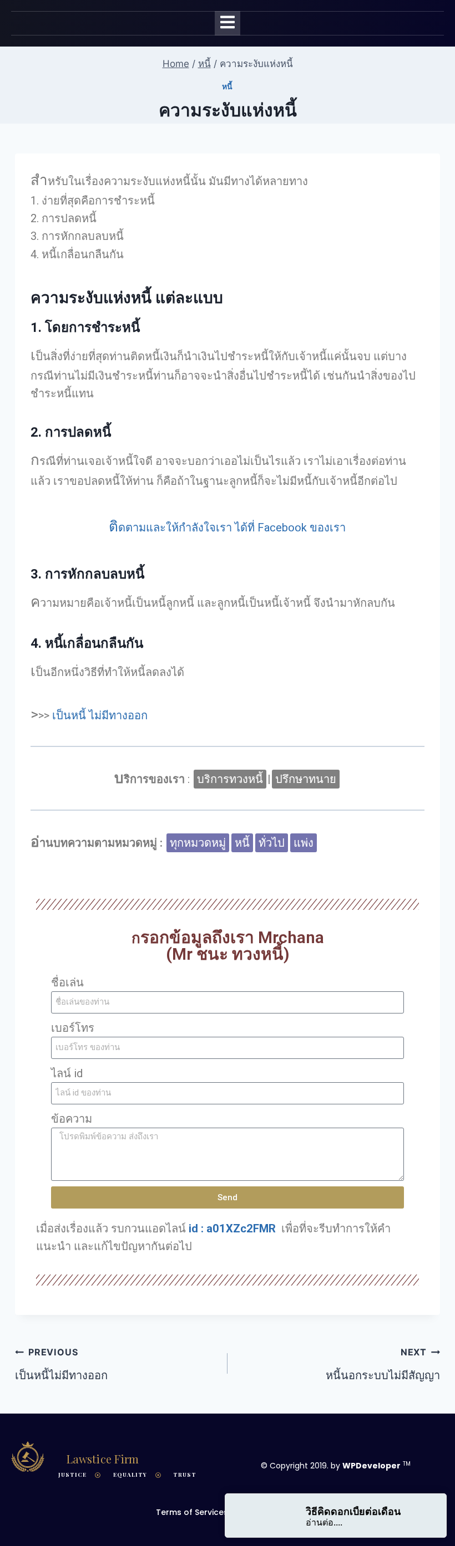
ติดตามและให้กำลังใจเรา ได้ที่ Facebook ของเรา (227, 527)
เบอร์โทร (72, 1028)
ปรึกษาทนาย (305, 779)
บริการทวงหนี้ (230, 779)
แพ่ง (304, 842)
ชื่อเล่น (67, 982)
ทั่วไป (272, 842)
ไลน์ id (67, 1073)
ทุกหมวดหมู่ (198, 842)
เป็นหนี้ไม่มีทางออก (61, 1364)
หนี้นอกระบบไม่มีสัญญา (383, 1364)
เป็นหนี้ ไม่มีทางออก (100, 715)
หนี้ (227, 86)
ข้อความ (71, 1118)
